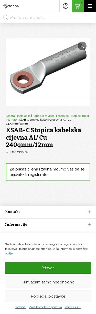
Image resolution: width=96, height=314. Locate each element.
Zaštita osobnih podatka (45, 307)
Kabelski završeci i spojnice (51, 116)
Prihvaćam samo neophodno (48, 282)
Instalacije (23, 116)
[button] (48, 212)
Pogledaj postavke (48, 296)
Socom (10, 116)
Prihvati (48, 268)
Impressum (73, 307)
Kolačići (20, 307)
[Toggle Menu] (90, 6)
